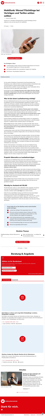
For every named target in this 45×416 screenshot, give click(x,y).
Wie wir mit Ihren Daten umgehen (35, 273)
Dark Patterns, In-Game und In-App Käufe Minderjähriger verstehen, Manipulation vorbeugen (19, 313)
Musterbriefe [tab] (15, 279)
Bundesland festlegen (9, 270)
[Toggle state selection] (41, 3)
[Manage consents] (43, 414)
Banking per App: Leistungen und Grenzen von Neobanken (31, 374)
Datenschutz (26, 414)
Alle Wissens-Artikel (22, 242)
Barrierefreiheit (40, 414)
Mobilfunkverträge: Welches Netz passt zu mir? (10, 235)
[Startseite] (8, 2)
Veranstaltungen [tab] (6, 279)
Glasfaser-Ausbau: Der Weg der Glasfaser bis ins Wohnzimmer (18, 354)
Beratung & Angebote (14, 58)
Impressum (33, 414)
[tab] (18, 392)
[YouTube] (1, 409)
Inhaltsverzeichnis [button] (5, 77)
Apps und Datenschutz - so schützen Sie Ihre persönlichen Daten (32, 235)
